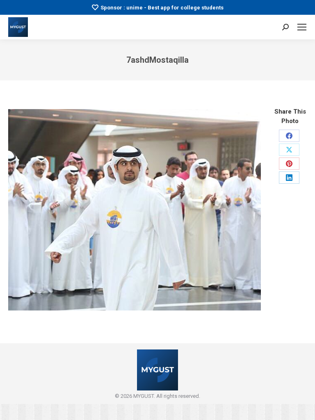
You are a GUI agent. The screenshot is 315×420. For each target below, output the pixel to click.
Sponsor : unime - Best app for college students (162, 8)
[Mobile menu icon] (302, 27)
